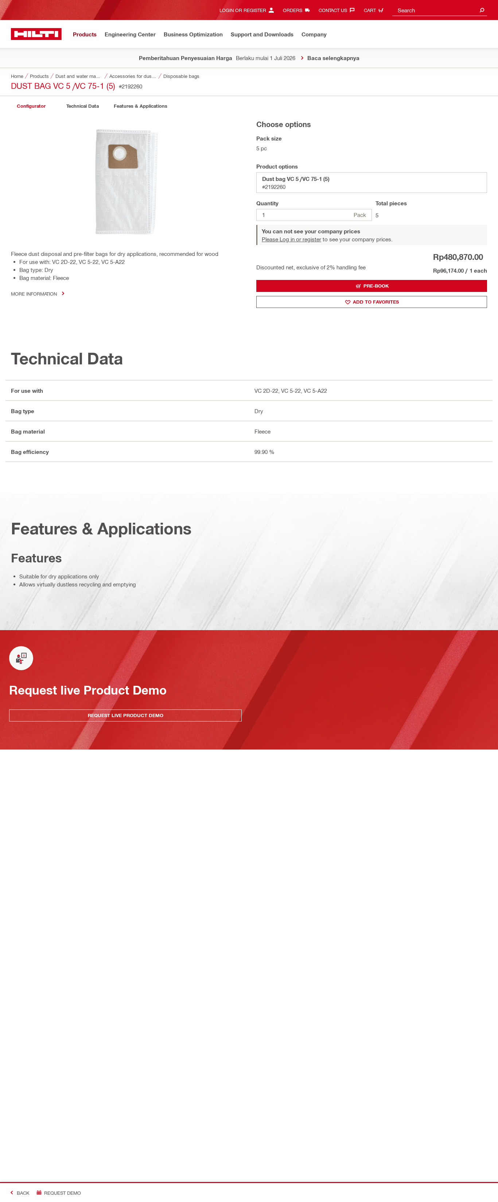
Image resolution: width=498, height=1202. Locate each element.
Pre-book (376, 286)
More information (34, 293)
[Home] (36, 34)
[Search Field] (482, 10)
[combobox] (439, 10)
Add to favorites (376, 302)
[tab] (31, 106)
